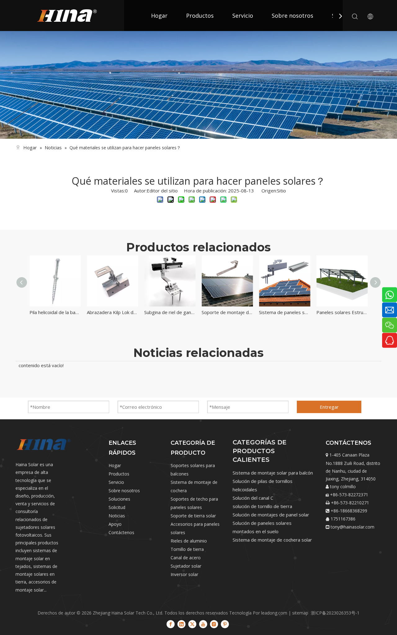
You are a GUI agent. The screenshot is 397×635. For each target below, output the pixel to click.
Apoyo (115, 524)
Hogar (159, 15)
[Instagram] (214, 624)
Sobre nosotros (292, 15)
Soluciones (119, 499)
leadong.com (274, 613)
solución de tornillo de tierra (262, 506)
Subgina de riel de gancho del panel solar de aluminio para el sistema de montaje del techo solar (180, 312)
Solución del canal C (253, 498)
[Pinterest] (225, 624)
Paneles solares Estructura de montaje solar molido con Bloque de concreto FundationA (352, 312)
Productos (200, 15)
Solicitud (117, 507)
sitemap (300, 613)
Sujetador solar (186, 566)
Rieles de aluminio (189, 541)
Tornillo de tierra (187, 549)
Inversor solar (184, 574)
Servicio (242, 15)
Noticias (117, 516)
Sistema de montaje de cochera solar (272, 540)
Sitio (281, 190)
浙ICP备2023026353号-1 (335, 613)
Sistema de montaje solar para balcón (273, 473)
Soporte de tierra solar (193, 516)
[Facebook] (171, 624)
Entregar (329, 407)
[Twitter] (192, 624)
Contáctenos (121, 532)
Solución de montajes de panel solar (271, 514)
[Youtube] (203, 624)
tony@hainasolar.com (352, 527)
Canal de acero (186, 558)
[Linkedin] (181, 624)
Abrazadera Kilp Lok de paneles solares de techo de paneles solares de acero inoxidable (123, 312)
